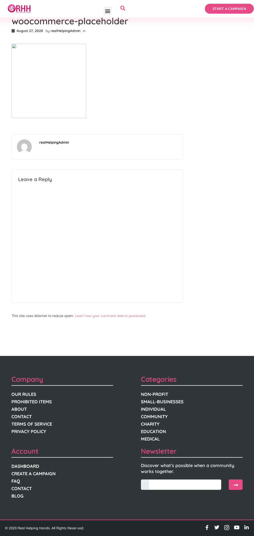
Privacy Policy (28, 431)
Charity (150, 424)
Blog (17, 496)
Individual (153, 409)
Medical (150, 439)
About (19, 409)
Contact (21, 416)
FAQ (15, 481)
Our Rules (23, 394)
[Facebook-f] (206, 527)
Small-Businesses (162, 402)
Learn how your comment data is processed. (110, 316)
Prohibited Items (31, 402)
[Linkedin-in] (246, 527)
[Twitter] (216, 527)
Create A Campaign (33, 473)
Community (154, 416)
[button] (107, 11)
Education (153, 431)
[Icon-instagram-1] (226, 527)
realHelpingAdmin (65, 31)
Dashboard (25, 466)
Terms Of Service (31, 424)
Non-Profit (154, 394)
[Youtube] (236, 527)
